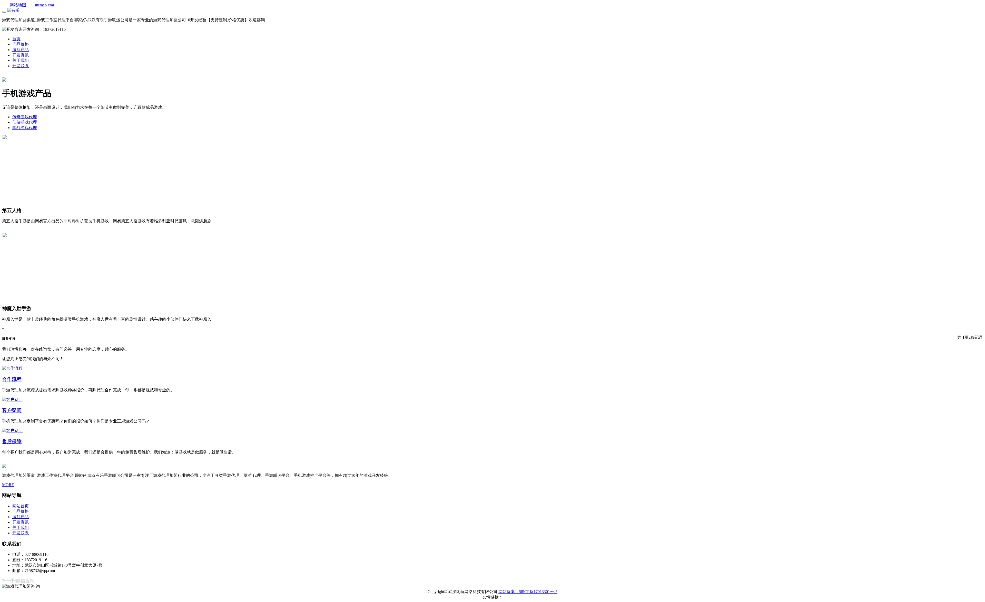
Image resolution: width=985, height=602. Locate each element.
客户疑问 (12, 410)
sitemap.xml (44, 5)
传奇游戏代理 (24, 117)
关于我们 (20, 527)
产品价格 (20, 511)
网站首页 (20, 506)
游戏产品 (20, 49)
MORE (8, 484)
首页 (16, 39)
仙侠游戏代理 (24, 122)
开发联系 (20, 533)
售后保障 (12, 441)
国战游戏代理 (24, 127)
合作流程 (12, 379)
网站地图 (18, 5)
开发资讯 (20, 522)
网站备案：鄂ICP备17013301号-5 (527, 591)
